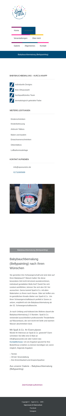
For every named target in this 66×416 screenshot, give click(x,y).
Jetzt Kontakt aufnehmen (32, 385)
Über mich (36, 38)
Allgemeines (30, 46)
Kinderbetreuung (18, 124)
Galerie (17, 46)
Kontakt (43, 46)
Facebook (33, 408)
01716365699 (19, 172)
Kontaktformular (16, 342)
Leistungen (28, 30)
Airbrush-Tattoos (17, 129)
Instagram (33, 411)
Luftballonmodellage (19, 150)
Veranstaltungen (20, 38)
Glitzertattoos (16, 145)
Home (16, 30)
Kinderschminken (18, 119)
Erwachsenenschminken (21, 140)
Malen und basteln (18, 135)
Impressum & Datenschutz (33, 405)
